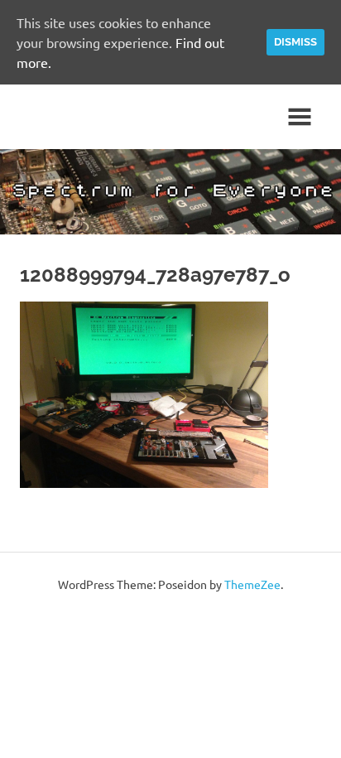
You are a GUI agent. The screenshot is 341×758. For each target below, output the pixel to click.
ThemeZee (252, 584)
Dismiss (295, 42)
